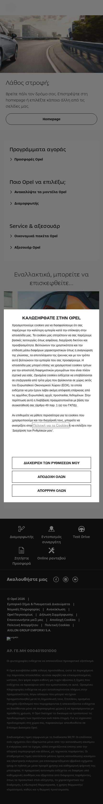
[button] (51, 463)
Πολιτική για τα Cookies (50, 425)
